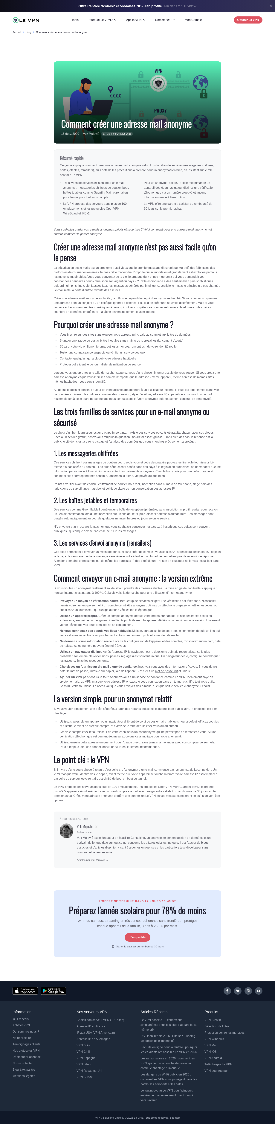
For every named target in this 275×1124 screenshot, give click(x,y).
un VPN (116, 746)
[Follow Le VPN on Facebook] (227, 991)
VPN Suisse (85, 1077)
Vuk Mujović (91, 133)
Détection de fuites (216, 1026)
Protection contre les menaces (224, 1032)
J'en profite (138, 937)
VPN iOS (210, 1051)
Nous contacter (23, 1063)
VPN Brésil (84, 1045)
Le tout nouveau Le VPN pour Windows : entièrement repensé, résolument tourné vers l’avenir (167, 1095)
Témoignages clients (26, 1044)
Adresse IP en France (91, 1026)
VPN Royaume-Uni (89, 1070)
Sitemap (175, 1117)
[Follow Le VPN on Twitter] (238, 991)
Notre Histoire (22, 1037)
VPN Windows (214, 1039)
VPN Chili (83, 1051)
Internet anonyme (180, 592)
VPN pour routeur (216, 1070)
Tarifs (75, 19)
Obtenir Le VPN (248, 19)
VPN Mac (210, 1045)
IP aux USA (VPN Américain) (96, 1032)
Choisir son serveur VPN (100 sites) (100, 1020)
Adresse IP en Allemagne (93, 1039)
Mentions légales (24, 1076)
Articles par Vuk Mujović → (92, 859)
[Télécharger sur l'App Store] (25, 991)
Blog (28, 32)
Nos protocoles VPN (26, 1050)
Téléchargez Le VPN (218, 1064)
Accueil (17, 32)
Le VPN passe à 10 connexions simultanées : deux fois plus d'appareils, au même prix (168, 1024)
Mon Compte (193, 19)
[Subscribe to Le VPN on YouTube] (258, 991)
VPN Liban (84, 1064)
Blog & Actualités (24, 1069)
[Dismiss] (271, 6)
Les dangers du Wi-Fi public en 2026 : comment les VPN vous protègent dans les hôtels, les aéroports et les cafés (168, 1079)
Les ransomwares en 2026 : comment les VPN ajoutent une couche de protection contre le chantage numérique (167, 1063)
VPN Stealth (212, 1020)
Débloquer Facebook (27, 1056)
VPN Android (213, 1058)
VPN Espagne (86, 1058)
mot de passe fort (166, 671)
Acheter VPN (21, 1025)
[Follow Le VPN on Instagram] (248, 991)
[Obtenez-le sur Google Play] (53, 991)
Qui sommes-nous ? (26, 1031)
